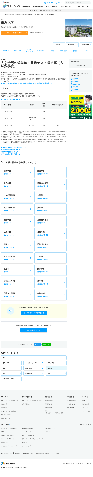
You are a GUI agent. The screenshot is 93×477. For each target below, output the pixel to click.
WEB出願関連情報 (35, 32)
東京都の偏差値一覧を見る (9, 149)
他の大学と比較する (33, 330)
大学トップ (6, 357)
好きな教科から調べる (72, 404)
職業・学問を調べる (67, 6)
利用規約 (17, 453)
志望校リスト (85, 400)
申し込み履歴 (85, 404)
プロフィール (85, 407)
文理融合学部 (9, 282)
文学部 (42, 196)
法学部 (42, 209)
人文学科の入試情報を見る (9, 99)
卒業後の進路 (85, 44)
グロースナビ (25, 446)
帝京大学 (75, 87)
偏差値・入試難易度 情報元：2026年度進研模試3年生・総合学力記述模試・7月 (27, 83)
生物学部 (42, 294)
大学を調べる (26, 6)
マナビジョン (11, 6)
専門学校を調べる (38, 6)
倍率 (49, 373)
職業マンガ (54, 412)
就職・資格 (28, 368)
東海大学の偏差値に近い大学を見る (12, 147)
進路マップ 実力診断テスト (7, 439)
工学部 (42, 258)
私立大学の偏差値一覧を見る (10, 152)
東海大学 (18, 14)
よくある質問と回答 (28, 453)
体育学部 (9, 233)
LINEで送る (47, 344)
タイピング (47, 431)
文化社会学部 (9, 209)
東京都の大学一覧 (12, 14)
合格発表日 (28, 373)
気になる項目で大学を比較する (8, 411)
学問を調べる (70, 397)
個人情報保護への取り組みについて (73, 463)
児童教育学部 (42, 221)
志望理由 (57, 44)
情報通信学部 (42, 184)
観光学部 (9, 184)
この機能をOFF (80, 65)
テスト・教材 (80, 6)
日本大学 (75, 78)
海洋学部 (42, 270)
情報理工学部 (42, 245)
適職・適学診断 (48, 407)
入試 (4, 373)
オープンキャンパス (31, 363)
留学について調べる (6, 414)
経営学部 (42, 172)
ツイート (38, 344)
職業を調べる (48, 397)
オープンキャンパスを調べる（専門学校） (32, 400)
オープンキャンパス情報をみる (34, 313)
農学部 (42, 282)
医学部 (9, 270)
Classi (23, 442)
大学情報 (6, 14)
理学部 (9, 245)
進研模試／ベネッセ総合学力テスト (9, 428)
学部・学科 (6, 363)
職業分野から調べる (49, 404)
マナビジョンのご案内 (6, 453)
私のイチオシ (72, 44)
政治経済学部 (9, 196)
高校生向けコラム (5, 418)
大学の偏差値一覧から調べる (10, 154)
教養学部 (9, 221)
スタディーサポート (6, 431)
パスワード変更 (86, 411)
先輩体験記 (51, 363)
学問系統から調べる (71, 400)
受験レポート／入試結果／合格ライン (31, 439)
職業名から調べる (49, 400)
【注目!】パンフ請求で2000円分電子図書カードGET (46, 10)
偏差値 (50, 368)
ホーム (2, 14)
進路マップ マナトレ (50, 428)
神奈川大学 (76, 84)
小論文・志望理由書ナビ (28, 435)
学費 (4, 368)
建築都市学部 (9, 258)
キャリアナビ (25, 431)
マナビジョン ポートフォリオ (8, 446)
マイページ (85, 397)
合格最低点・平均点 (8, 378)
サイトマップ (55, 453)
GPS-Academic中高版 (27, 428)
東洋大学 (75, 81)
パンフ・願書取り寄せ (14, 33)
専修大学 (75, 89)
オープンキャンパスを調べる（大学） (10, 400)
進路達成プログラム (6, 442)
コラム (89, 6)
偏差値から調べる (5, 404)
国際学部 (9, 172)
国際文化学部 (9, 294)
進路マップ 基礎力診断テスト (8, 435)
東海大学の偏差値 (24, 14)
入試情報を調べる (5, 407)
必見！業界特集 (26, 404)
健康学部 (42, 233)
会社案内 (89, 463)
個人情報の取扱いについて (42, 453)
